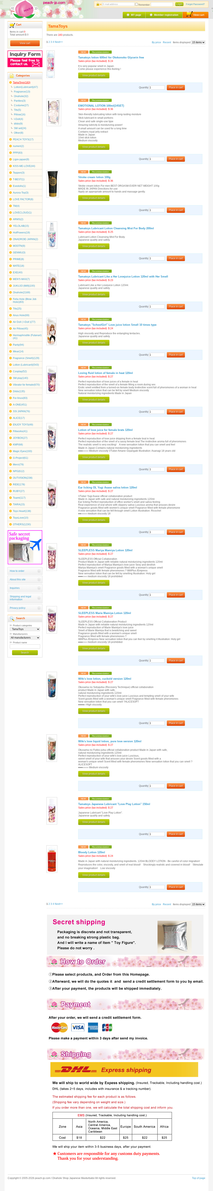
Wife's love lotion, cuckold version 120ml (104, 678)
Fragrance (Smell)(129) (26, 358)
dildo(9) (18, 123)
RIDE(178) (19, 484)
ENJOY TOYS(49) (23, 424)
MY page (136, 15)
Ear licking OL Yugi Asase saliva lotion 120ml (107, 487)
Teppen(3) (19, 172)
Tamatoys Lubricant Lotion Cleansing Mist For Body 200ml (116, 228)
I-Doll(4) (18, 119)
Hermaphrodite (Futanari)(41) (27, 337)
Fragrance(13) (22, 91)
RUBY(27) (19, 491)
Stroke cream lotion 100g (94, 177)
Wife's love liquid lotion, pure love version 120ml (109, 741)
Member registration (166, 15)
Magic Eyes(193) (22, 451)
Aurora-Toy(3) (20, 192)
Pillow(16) (19, 114)
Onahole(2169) (21, 292)
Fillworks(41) (20, 431)
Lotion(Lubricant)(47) (26, 87)
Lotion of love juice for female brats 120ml (105, 430)
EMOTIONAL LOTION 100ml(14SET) (101, 105)
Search (25, 652)
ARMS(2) (18, 219)
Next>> (59, 42)
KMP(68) (18, 444)
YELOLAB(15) (21, 225)
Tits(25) (17, 308)
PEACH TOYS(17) (23, 139)
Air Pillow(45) (20, 328)
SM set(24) (20, 128)
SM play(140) (20, 378)
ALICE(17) (19, 418)
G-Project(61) (20, 457)
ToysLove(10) (20, 517)
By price (157, 42)
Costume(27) (21, 105)
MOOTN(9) (19, 245)
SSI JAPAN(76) (21, 411)
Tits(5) (17, 109)
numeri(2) (18, 146)
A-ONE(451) (20, 404)
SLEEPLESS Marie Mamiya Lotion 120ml (104, 613)
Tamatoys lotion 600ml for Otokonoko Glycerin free (111, 57)
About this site (18, 579)
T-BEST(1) (19, 179)
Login (179, 4)
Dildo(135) (19, 391)
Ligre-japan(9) (21, 159)
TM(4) (16, 206)
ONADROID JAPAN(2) (25, 239)
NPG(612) (18, 471)
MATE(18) (18, 265)
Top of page (198, 1178)
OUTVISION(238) (22, 477)
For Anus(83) (20, 398)
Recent (167, 42)
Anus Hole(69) (21, 315)
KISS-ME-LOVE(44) (24, 166)
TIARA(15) (19, 504)
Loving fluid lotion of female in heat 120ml (105, 373)
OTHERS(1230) (22, 524)
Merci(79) (18, 464)
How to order (17, 571)
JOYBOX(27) (20, 437)
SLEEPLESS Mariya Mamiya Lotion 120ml (105, 550)
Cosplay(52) (20, 371)
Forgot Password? (195, 4)
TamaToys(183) (21, 82)
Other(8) (18, 132)
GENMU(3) (19, 252)
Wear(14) (18, 351)
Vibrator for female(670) (26, 384)
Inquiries (15, 588)
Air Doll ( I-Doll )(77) (24, 322)
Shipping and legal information (20, 598)
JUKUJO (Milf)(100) (24, 285)
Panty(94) (18, 344)
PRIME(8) (18, 259)
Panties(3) (20, 100)
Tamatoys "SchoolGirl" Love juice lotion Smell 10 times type (117, 324)
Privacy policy (17, 608)
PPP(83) (17, 152)
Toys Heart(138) (22, 511)
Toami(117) (19, 497)
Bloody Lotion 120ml (91, 852)
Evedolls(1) (19, 186)
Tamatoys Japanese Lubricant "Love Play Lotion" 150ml (114, 804)
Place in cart (176, 87)
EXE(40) (17, 272)
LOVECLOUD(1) (22, 212)
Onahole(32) (21, 96)
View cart (198, 15)
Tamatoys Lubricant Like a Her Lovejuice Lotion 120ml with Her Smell (123, 276)
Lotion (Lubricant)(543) (26, 364)
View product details (93, 75)
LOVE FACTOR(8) (23, 199)
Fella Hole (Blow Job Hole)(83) (24, 300)
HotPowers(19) (21, 232)
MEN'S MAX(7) (21, 279)
